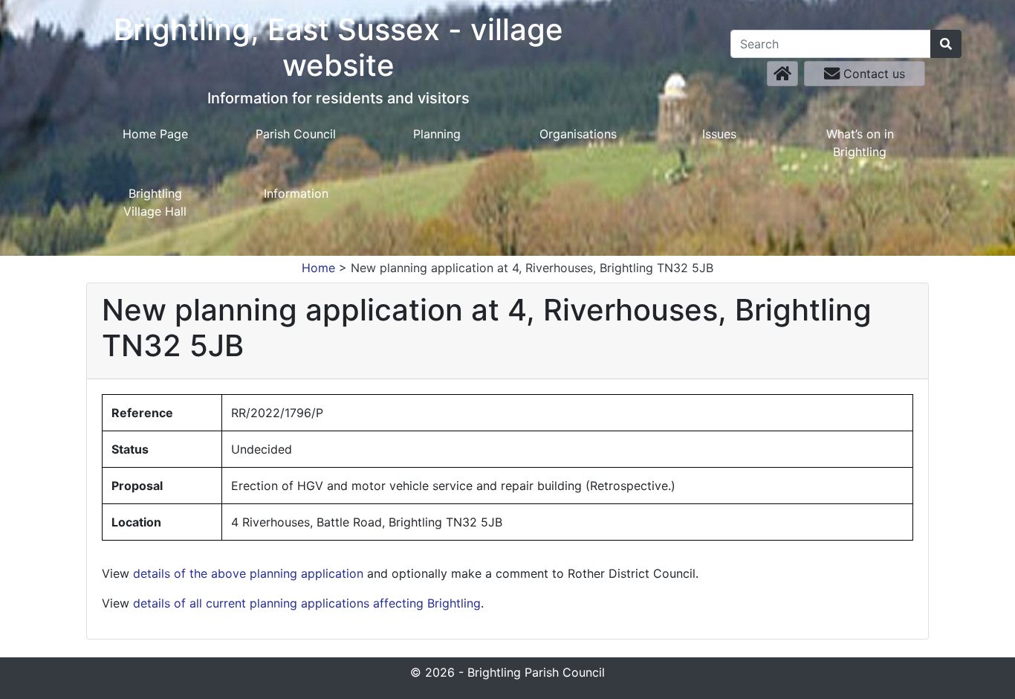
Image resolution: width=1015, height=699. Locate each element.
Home (318, 267)
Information (296, 193)
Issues (719, 133)
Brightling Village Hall (155, 202)
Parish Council (296, 133)
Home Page (155, 133)
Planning (437, 133)
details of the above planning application (248, 573)
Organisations (578, 133)
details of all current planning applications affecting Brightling (307, 603)
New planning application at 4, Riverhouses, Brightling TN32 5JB (532, 267)
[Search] (946, 44)
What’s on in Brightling (860, 142)
